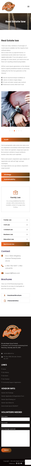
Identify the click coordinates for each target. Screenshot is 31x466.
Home (4, 369)
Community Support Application (11, 382)
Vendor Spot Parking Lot (8, 399)
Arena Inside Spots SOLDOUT (9, 406)
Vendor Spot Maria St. (7, 402)
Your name (4, 416)
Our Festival (5, 379)
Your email (4, 422)
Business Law (8, 234)
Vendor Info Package (7, 393)
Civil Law (7, 225)
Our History (5, 372)
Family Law (16, 197)
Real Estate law (9, 244)
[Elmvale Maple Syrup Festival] (8, 6)
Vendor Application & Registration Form (12, 396)
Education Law (9, 239)
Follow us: (12, 463)
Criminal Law (8, 230)
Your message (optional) (8, 429)
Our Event (5, 375)
